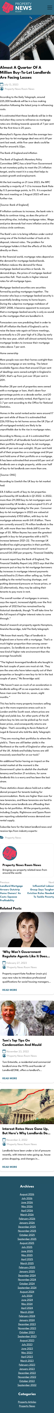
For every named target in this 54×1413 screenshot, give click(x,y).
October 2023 (27, 1332)
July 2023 (27, 1344)
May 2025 (27, 1255)
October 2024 (27, 1283)
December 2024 (27, 1275)
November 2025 (27, 1231)
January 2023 (27, 1369)
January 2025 (27, 1271)
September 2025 (27, 1239)
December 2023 (27, 1324)
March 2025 (27, 1263)
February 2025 (27, 1267)
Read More (9, 990)
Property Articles (27, 1402)
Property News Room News (19, 89)
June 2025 (27, 1251)
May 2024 (27, 1304)
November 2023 (27, 1328)
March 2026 (27, 1214)
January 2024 (27, 1320)
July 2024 (27, 1296)
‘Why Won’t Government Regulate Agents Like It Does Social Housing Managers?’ (24, 954)
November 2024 (27, 1279)
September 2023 (27, 1336)
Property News (13, 838)
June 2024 (27, 1300)
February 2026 (27, 1219)
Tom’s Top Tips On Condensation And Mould (21, 1043)
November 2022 (27, 1377)
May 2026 (27, 1206)
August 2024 (27, 1292)
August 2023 (27, 1340)
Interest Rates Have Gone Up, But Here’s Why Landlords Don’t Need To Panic (27, 1131)
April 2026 (27, 1210)
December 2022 (27, 1373)
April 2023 (27, 1357)
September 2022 (27, 1385)
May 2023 (27, 1353)
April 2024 (27, 1308)
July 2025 (27, 1247)
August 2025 (27, 1243)
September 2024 (27, 1288)
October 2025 (27, 1235)
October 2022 (27, 1381)
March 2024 (27, 1312)
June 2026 (27, 1202)
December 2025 (27, 1227)
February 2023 (27, 1365)
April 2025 (27, 1259)
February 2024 (27, 1316)
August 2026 (27, 1194)
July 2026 (27, 1198)
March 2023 (27, 1361)
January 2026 (27, 1223)
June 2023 (27, 1348)
